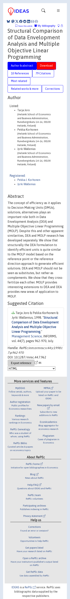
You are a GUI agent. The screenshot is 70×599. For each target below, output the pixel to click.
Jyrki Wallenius (26, 184)
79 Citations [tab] (43, 73)
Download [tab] (46, 65)
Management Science (27, 336)
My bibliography (46, 25)
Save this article (25, 26)
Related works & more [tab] (24, 88)
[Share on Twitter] (16, 21)
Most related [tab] (19, 81)
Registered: (17, 175)
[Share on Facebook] (20, 21)
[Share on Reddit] (24, 21)
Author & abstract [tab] (22, 65)
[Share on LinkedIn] (28, 21)
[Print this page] (36, 21)
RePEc (28, 587)
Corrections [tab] (52, 88)
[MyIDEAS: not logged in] (59, 26)
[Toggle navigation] (43, 11)
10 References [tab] (20, 73)
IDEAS (15, 587)
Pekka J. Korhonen (28, 179)
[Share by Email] (32, 21)
